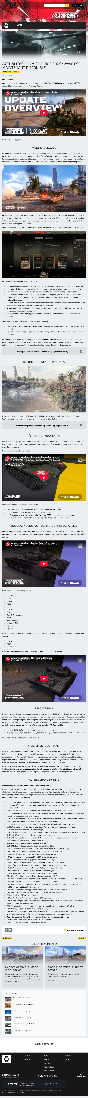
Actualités (12, 63)
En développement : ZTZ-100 (22, 1017)
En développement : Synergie (22, 1010)
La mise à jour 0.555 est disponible (23, 1004)
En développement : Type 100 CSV (23, 1023)
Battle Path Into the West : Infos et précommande (28, 998)
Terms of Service (11, 1092)
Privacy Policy (20, 1092)
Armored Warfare (6, 1059)
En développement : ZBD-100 (22, 1030)
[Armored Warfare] (65, 16)
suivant (16, 72)
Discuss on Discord (75, 930)
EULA (3, 1092)
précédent (7, 72)
